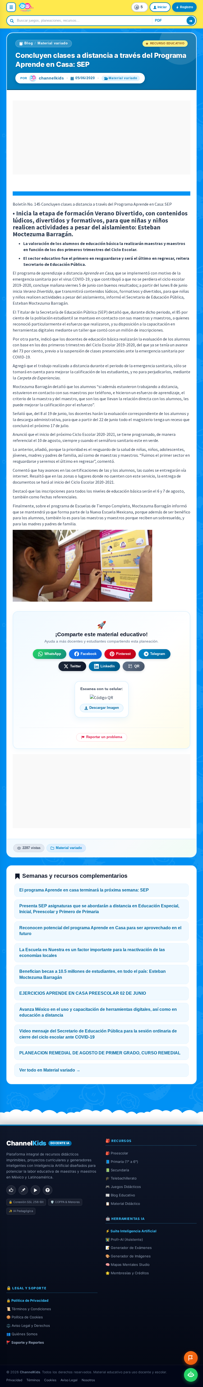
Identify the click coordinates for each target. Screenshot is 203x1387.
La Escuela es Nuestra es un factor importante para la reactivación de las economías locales (92, 952)
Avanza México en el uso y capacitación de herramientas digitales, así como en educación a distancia (98, 1012)
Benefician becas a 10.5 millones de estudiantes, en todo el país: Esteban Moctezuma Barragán (92, 974)
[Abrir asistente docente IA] (191, 1375)
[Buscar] (191, 20)
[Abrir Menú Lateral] (11, 7)
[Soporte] (47, 1190)
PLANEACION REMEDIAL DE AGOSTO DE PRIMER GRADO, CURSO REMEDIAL (100, 1053)
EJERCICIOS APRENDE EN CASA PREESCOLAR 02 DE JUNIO (82, 993)
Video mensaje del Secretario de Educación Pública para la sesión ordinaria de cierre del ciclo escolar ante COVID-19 (98, 1034)
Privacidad (14, 1380)
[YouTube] (35, 1190)
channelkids (51, 78)
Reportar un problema (104, 737)
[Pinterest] (23, 1190)
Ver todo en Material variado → (49, 1070)
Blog (28, 43)
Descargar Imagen (104, 708)
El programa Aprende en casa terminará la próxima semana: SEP (84, 890)
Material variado (53, 43)
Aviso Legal (69, 1380)
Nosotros (88, 1380)
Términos (33, 1380)
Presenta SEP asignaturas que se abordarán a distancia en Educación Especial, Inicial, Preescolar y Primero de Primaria (99, 909)
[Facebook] (11, 1190)
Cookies (50, 1380)
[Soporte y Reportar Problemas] (191, 1358)
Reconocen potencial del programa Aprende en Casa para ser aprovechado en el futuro (100, 931)
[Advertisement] (101, 137)
